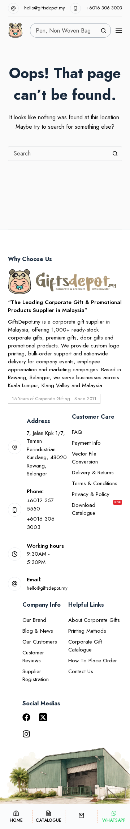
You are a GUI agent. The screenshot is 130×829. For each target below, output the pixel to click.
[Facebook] (26, 717)
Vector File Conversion (85, 458)
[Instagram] (26, 734)
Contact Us (80, 671)
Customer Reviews (33, 657)
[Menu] (119, 30)
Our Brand (34, 620)
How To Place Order (92, 661)
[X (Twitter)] (43, 717)
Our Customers (39, 642)
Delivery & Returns (93, 473)
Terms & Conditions (94, 483)
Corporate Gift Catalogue (85, 646)
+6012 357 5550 (40, 504)
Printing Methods (87, 631)
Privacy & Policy (90, 494)
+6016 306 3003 (104, 7)
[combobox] (63, 30)
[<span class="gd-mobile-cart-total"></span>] (81, 816)
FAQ (77, 432)
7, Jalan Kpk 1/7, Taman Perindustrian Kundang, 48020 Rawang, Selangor (47, 453)
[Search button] (103, 30)
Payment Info (86, 443)
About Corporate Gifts (94, 620)
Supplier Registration (35, 675)
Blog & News (37, 631)
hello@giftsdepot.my (44, 7)
